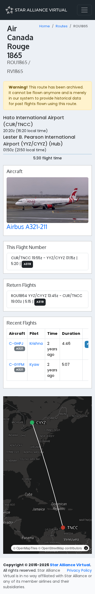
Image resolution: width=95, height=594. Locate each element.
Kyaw (34, 364)
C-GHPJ (16, 343)
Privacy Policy (79, 570)
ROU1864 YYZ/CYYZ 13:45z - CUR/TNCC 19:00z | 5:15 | (46, 298)
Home (44, 26)
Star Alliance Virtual (70, 564)
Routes (62, 26)
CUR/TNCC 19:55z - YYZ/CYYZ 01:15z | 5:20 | (44, 260)
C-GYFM (16, 364)
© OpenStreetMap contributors (60, 548)
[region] (47, 475)
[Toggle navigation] (84, 10)
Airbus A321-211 (27, 226)
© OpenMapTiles (25, 548)
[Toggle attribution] (86, 548)
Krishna (36, 343)
